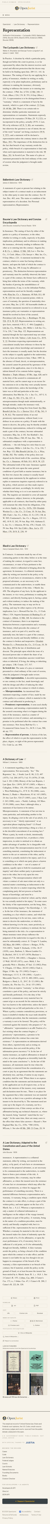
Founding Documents (10, 1473)
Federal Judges (8, 1461)
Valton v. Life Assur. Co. (29, 337)
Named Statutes (8, 1470)
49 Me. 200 (11, 108)
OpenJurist (7, 24)
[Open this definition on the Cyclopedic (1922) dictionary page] (37, 47)
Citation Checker (8, 1479)
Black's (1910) (24, 38)
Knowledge (35, 907)
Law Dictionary (19, 24)
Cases (4, 1451)
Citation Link (23, 1313)
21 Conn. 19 (28, 511)
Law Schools (7, 1467)
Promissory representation (17, 704)
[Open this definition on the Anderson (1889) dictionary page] (25, 759)
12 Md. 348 (35, 91)
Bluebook (40, 1313)
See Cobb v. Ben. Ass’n (29, 528)
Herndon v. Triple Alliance (14, 374)
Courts (4, 1464)
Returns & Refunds (9, 1515)
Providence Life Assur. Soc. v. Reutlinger (20, 317)
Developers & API (8, 1488)
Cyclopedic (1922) (29, 35)
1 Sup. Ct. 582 (13, 397)
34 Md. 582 (8, 454)
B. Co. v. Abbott (12, 251)
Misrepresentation (13, 691)
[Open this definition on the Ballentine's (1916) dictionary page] (32, 180)
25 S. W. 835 (12, 321)
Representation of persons (17, 734)
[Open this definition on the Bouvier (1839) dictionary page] (46, 1143)
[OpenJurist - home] (25, 8)
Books (4, 1476)
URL (8, 1313)
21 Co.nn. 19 (38, 644)
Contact (37, 1512)
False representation (14, 677)
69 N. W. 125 (38, 461)
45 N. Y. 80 (25, 125)
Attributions (24, 1515)
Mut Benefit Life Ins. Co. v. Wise (30, 451)
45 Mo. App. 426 (34, 374)
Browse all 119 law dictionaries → (16, 1397)
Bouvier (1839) (8, 40)
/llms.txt (5, 1491)
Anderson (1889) (36, 38)
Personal (35, 201)
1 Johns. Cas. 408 (26, 1277)
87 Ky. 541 (39, 411)
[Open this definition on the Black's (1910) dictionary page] (28, 546)
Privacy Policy (7, 1518)
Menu (7, 15)
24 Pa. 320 (31, 508)
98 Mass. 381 (20, 327)
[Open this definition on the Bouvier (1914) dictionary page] (46, 219)
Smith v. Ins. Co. (18, 508)
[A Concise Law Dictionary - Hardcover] (14, 1384)
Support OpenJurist (25, 1501)
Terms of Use (36, 1515)
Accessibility (25, 1512)
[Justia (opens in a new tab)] (30, 1443)
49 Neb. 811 (36, 294)
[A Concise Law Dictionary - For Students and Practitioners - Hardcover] (36, 1361)
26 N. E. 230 (18, 531)
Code (4, 1454)
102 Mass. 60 (8, 944)
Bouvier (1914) (13, 38)
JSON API (6, 1494)
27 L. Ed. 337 (26, 397)
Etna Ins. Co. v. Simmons (19, 294)
